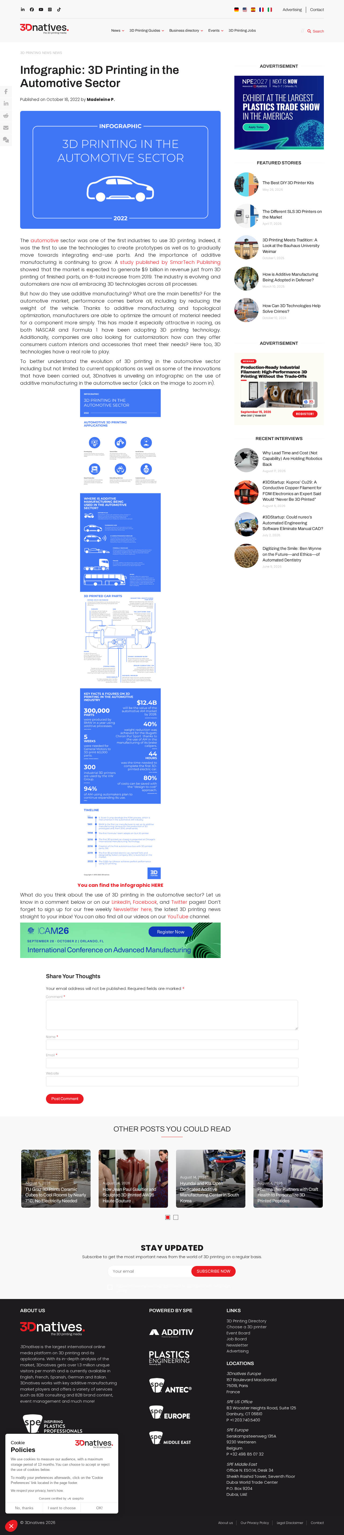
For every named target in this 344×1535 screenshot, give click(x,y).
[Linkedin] (6, 104)
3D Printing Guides (145, 30)
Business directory (184, 30)
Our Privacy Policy (255, 1523)
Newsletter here (132, 909)
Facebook (144, 902)
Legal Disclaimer (290, 1523)
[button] (11, 1525)
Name (52, 1037)
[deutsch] (236, 10)
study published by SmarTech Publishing (170, 262)
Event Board (238, 1333)
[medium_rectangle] (279, 389)
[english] (245, 10)
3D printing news (36, 52)
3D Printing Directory (246, 1321)
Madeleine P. (101, 99)
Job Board (237, 1339)
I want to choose (62, 1508)
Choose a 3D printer (247, 1327)
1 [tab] (167, 1217)
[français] (261, 10)
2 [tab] (175, 1217)
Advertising (292, 10)
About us (225, 1523)
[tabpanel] (56, 1179)
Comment (55, 997)
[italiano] (270, 10)
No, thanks (24, 1508)
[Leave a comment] (6, 140)
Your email (123, 1271)
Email (52, 1055)
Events (214, 30)
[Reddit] (6, 116)
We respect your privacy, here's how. (37, 1491)
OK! (99, 1508)
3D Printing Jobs (242, 30)
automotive (45, 240)
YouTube (177, 916)
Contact (317, 10)
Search (318, 31)
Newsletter (237, 1345)
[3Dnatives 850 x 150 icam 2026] (120, 940)
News (115, 30)
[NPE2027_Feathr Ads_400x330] (279, 113)
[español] (253, 10)
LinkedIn (120, 902)
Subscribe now (213, 1271)
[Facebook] (6, 92)
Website (52, 1073)
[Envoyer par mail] (6, 128)
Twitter (178, 902)
